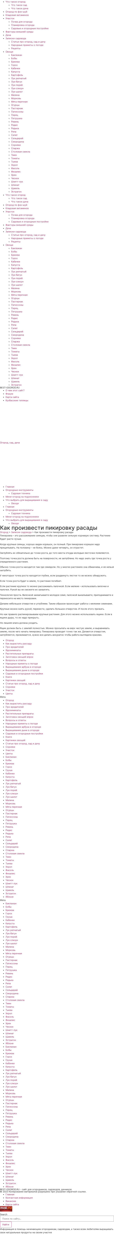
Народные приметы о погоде (27, 45)
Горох (14, 65)
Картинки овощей (15, 680)
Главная (10, 486)
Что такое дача (19, 8)
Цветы (9, 693)
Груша (9, 770)
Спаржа (15, 148)
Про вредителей (15, 646)
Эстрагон (16, 191)
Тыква (14, 161)
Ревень (15, 121)
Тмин (14, 155)
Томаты (15, 158)
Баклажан (16, 55)
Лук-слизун (17, 88)
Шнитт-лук (17, 181)
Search (3, 1214)
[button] (57, 697)
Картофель (17, 75)
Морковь (16, 98)
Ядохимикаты (13, 650)
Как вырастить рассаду (19, 643)
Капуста (15, 71)
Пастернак (17, 108)
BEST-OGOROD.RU (10, 387)
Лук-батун (16, 81)
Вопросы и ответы (16, 660)
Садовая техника (20, 493)
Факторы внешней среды (19, 31)
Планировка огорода (22, 25)
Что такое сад (19, 5)
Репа (13, 131)
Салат (14, 135)
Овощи (9, 51)
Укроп (14, 165)
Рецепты (15, 48)
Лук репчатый (18, 78)
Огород (10, 640)
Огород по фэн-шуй (16, 11)
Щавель (15, 188)
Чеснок (15, 178)
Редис (14, 125)
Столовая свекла (20, 151)
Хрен (13, 175)
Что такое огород (15, 1)
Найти (5, 1224)
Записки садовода (16, 38)
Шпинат (15, 185)
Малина (15, 95)
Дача (8, 35)
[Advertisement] (57, 421)
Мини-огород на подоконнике (22, 496)
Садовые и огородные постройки (30, 28)
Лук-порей (17, 85)
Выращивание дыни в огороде (22, 670)
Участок (10, 18)
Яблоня (9, 896)
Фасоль (15, 168)
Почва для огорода (21, 21)
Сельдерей (17, 138)
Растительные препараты (20, 653)
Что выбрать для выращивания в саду (27, 500)
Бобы (14, 58)
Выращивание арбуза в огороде (23, 666)
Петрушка (16, 118)
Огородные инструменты (19, 490)
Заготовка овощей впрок (19, 656)
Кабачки (15, 68)
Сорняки (16, 145)
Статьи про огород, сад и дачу (28, 41)
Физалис (16, 171)
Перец (14, 115)
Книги (9, 676)
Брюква (15, 61)
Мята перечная (19, 101)
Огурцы (15, 105)
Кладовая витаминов (17, 15)
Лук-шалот (17, 91)
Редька (15, 128)
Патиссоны (17, 111)
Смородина (17, 141)
